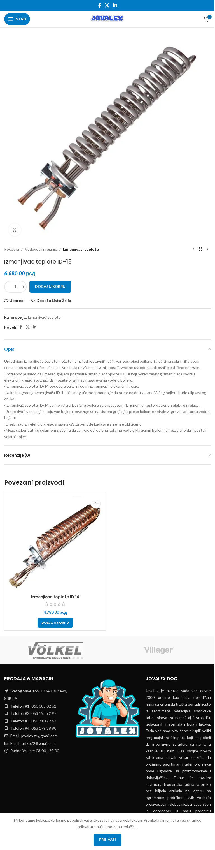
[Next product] (207, 249)
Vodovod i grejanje (41, 249)
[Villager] (159, 650)
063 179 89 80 (43, 728)
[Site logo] (107, 18)
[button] (55, 623)
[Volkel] (56, 650)
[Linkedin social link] (115, 5)
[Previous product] (194, 249)
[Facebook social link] (99, 5)
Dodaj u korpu (50, 286)
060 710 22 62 (43, 721)
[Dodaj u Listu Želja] (95, 503)
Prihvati (107, 839)
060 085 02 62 (43, 706)
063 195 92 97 (43, 713)
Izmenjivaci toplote (81, 249)
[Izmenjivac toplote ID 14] (55, 544)
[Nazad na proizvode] (200, 249)
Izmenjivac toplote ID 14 (55, 597)
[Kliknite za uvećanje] (14, 229)
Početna (11, 249)
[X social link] (107, 5)
